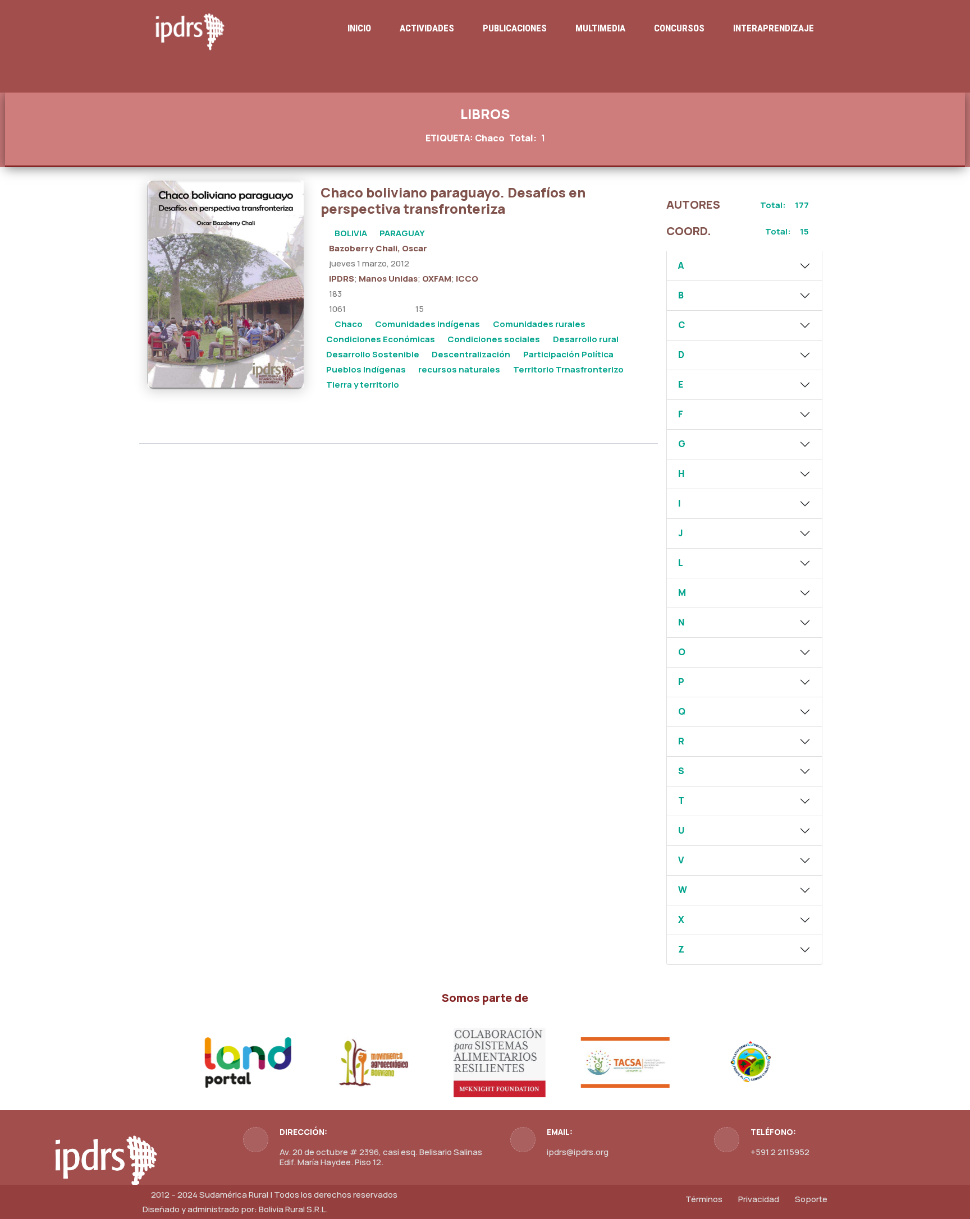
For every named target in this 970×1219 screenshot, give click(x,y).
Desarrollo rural (586, 339)
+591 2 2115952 (780, 1152)
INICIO (359, 28)
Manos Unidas (388, 278)
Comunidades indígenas (427, 324)
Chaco (349, 324)
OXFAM (436, 278)
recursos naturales (459, 369)
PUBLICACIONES (515, 28)
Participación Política (568, 354)
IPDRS (341, 278)
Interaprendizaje (773, 28)
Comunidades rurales (539, 324)
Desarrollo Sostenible (372, 354)
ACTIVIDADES (427, 28)
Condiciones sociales (493, 339)
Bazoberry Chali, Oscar (378, 248)
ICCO (467, 278)
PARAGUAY (402, 233)
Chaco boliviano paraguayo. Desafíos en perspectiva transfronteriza (453, 200)
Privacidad (758, 1199)
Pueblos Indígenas (366, 369)
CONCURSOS (679, 28)
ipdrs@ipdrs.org (577, 1152)
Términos (703, 1199)
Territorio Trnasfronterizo (568, 369)
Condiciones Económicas (380, 339)
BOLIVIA (351, 233)
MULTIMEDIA (600, 28)
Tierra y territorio (362, 384)
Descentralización (471, 354)
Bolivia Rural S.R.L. (293, 1209)
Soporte (811, 1199)
